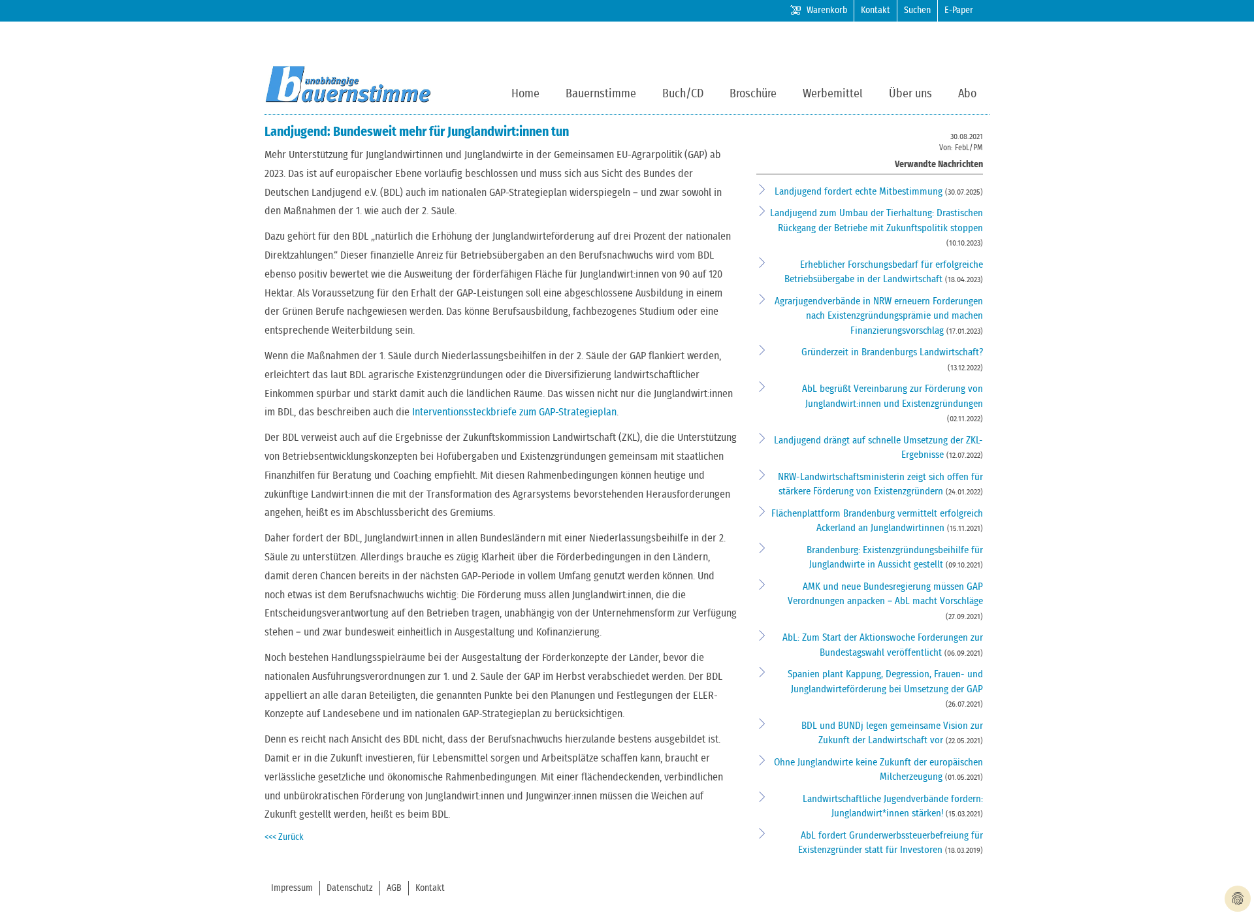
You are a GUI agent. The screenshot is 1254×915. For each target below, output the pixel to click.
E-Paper (958, 10)
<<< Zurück (284, 837)
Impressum (292, 888)
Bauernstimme (601, 94)
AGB (394, 888)
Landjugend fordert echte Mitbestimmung (860, 192)
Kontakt (875, 10)
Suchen (917, 10)
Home (525, 94)
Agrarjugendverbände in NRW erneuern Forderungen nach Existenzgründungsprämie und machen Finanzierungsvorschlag (879, 316)
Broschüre (753, 94)
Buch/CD (682, 94)
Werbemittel (833, 94)
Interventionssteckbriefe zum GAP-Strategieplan (514, 412)
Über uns (910, 94)
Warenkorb (827, 10)
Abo (967, 94)
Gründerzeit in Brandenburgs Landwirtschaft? (892, 352)
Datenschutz (350, 888)
